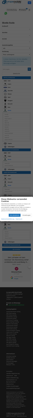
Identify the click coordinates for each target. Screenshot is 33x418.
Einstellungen (27, 215)
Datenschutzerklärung (7, 219)
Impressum (19, 219)
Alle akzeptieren (14, 215)
